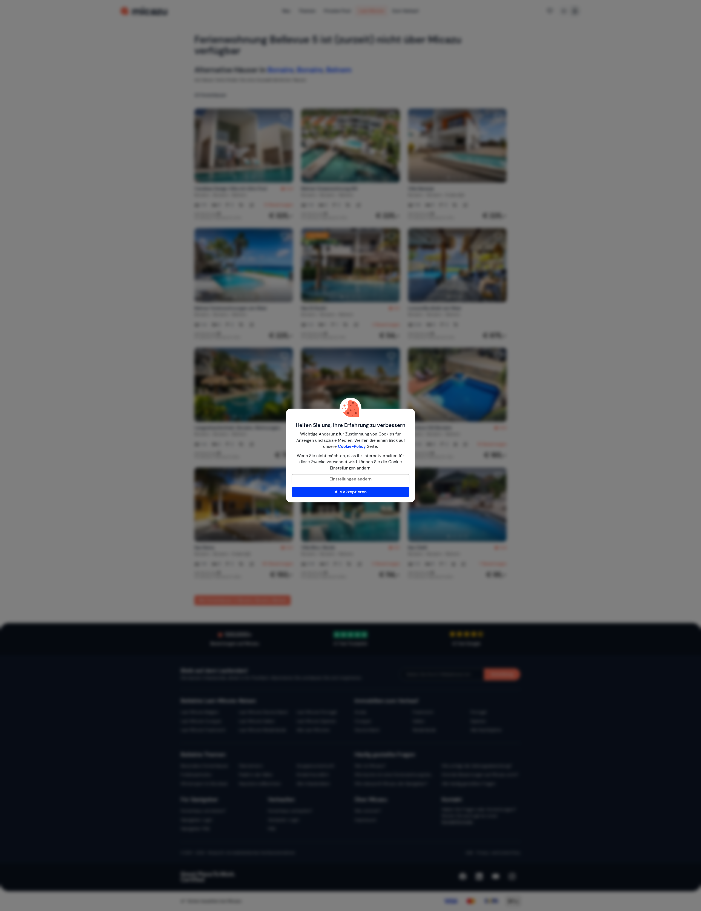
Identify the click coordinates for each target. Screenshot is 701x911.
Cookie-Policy (352, 446)
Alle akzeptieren (351, 492)
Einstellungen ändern (350, 479)
